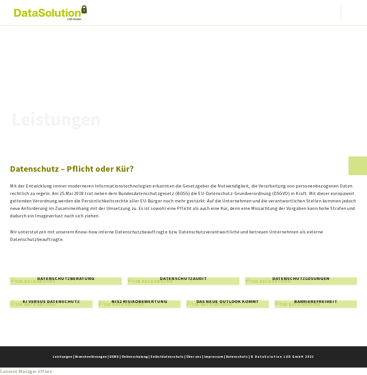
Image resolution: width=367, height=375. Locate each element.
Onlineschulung (135, 357)
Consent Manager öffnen (26, 371)
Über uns (193, 357)
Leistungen (62, 357)
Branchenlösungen (91, 357)
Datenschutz (237, 357)
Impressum (213, 357)
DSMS (114, 357)
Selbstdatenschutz (167, 357)
